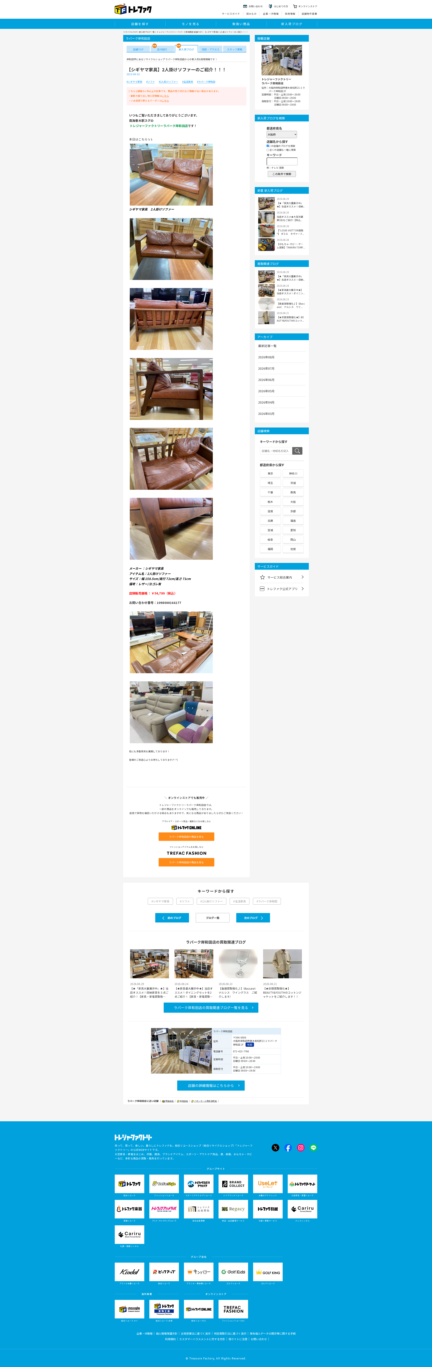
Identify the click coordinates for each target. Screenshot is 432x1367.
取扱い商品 (241, 24)
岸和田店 (184, 1101)
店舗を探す (140, 24)
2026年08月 (266, 357)
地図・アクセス (210, 49)
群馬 (293, 492)
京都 (293, 511)
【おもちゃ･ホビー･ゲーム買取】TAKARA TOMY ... (291, 245)
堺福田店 (169, 1101)
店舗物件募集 (309, 13)
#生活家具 (187, 81)
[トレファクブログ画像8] (171, 743)
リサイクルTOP (130, 32)
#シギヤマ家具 (134, 81)
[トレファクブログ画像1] (171, 205)
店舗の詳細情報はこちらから (211, 1085)
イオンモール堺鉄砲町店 (205, 1101)
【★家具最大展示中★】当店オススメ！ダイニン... (291, 291)
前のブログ (174, 918)
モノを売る (191, 24)
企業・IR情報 (271, 13)
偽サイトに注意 (237, 1339)
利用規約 (170, 1339)
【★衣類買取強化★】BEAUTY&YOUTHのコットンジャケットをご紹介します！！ (282, 992)
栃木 (270, 502)
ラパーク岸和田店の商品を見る (186, 836)
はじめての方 (281, 6)
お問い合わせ (259, 1339)
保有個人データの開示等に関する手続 (273, 1333)
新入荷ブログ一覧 (147, 32)
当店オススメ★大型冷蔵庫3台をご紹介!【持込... (290, 218)
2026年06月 (266, 379)
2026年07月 (266, 368)
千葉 (270, 492)
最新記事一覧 (267, 346)
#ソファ (150, 81)
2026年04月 (266, 402)
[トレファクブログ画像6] (171, 559)
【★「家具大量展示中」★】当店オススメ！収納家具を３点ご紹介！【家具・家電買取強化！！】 (149, 992)
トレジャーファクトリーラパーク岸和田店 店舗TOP (179, 32)
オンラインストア (307, 6)
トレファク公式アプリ (282, 589)
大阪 (293, 502)
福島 (293, 521)
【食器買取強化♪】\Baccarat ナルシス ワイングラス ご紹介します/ (238, 992)
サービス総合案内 (279, 577)
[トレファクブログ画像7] (171, 673)
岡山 (293, 539)
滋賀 (270, 511)
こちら (165, 95)
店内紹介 (162, 49)
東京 (270, 473)
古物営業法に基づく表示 (196, 1333)
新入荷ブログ (292, 24)
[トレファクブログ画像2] (171, 279)
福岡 (270, 549)
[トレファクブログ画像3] (171, 349)
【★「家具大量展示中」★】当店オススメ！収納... (291, 204)
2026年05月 (266, 391)
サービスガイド (231, 13)
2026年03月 (266, 413)
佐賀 (293, 549)
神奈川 (293, 473)
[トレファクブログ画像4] (171, 419)
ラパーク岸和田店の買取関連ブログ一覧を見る (211, 1007)
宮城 (270, 530)
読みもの (251, 13)
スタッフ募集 (234, 49)
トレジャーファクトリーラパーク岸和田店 (276, 81)
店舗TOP (138, 49)
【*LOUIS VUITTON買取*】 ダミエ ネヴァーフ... (290, 232)
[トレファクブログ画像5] (171, 489)
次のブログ (251, 918)
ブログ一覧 (213, 918)
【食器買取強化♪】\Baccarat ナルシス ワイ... (291, 305)
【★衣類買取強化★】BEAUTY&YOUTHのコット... (290, 319)
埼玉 (270, 483)
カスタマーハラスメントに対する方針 (202, 1339)
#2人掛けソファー (168, 81)
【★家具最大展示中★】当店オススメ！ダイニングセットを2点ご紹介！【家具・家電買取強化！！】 (193, 992)
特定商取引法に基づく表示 (230, 1333)
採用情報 (290, 13)
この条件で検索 (281, 174)
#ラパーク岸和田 (206, 81)
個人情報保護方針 (167, 1333)
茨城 (293, 483)
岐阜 (270, 539)
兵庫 (270, 521)
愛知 (293, 530)
